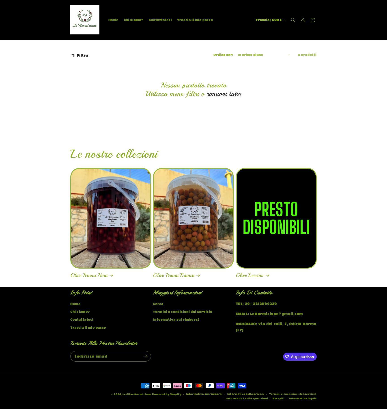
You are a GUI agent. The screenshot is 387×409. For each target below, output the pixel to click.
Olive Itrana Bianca (174, 275)
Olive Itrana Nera (89, 275)
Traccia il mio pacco (88, 327)
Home (75, 303)
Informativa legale (303, 398)
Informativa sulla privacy (246, 393)
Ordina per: (223, 54)
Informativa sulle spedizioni (247, 398)
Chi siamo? (80, 311)
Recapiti (279, 398)
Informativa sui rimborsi (176, 319)
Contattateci (81, 319)
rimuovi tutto (224, 93)
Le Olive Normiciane (137, 394)
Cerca (158, 303)
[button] (293, 20)
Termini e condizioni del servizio (182, 311)
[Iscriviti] (146, 356)
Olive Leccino (250, 275)
